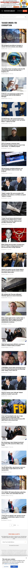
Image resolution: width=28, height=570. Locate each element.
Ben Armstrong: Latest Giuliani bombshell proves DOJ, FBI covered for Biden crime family (12, 444)
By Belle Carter (4, 98)
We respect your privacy (14, 545)
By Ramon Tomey (4, 495)
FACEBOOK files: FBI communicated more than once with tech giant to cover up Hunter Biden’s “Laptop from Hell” (13, 120)
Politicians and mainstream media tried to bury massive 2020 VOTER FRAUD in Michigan (12, 95)
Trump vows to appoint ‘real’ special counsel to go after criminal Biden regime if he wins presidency (13, 517)
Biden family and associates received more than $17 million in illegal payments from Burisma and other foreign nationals (12, 246)
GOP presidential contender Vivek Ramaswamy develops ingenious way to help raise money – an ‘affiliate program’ (13, 145)
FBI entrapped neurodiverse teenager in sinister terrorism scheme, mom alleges (12, 46)
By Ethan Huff (4, 48)
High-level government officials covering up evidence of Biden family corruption (13, 345)
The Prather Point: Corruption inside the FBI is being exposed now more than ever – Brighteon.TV (13, 70)
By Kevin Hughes (4, 73)
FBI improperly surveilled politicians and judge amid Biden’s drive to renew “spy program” (12, 170)
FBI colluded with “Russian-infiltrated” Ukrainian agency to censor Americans (11, 295)
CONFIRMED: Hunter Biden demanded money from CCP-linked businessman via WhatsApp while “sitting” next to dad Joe (13, 369)
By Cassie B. (3, 249)
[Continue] (25, 542)
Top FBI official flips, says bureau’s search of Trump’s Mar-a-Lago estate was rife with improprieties (13, 469)
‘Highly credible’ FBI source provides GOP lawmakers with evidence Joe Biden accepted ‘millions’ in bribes (13, 195)
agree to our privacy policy (11, 563)
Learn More (6, 566)
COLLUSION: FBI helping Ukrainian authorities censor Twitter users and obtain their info (13, 492)
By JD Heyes (4, 148)
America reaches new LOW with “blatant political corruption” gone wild (12, 393)
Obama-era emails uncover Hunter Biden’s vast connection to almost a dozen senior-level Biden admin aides (12, 271)
